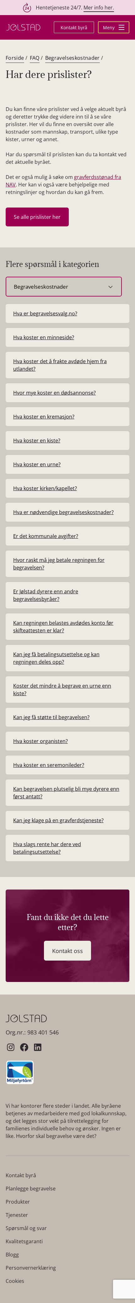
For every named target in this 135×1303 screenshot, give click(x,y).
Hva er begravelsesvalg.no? (45, 313)
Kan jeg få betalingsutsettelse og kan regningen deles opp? (56, 658)
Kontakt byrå (74, 27)
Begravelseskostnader (72, 57)
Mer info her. (99, 7)
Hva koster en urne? (37, 464)
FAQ (35, 57)
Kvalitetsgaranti (24, 1241)
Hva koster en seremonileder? (48, 765)
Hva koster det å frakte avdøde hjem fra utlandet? (60, 365)
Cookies (15, 1281)
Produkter (18, 1201)
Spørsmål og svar (26, 1228)
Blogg (12, 1254)
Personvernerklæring (31, 1267)
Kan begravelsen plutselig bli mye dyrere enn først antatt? (66, 792)
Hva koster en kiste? (36, 440)
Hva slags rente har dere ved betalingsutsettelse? (47, 848)
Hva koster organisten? (40, 741)
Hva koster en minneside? (43, 337)
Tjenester (17, 1215)
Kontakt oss (67, 951)
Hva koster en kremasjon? (43, 416)
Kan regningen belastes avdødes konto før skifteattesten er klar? (63, 626)
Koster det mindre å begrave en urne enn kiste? (62, 689)
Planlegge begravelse (31, 1188)
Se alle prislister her (37, 216)
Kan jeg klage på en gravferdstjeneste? (58, 820)
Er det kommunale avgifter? (45, 536)
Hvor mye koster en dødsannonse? (54, 392)
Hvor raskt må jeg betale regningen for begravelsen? (59, 564)
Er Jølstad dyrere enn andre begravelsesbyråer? (45, 595)
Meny (109, 27)
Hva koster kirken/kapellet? (45, 488)
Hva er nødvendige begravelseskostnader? (63, 512)
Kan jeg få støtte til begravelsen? (51, 717)
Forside (15, 57)
